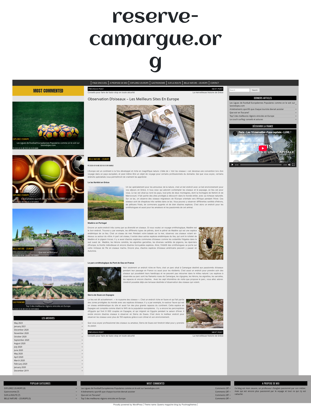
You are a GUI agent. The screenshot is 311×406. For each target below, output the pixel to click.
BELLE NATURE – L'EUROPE (16, 398)
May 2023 (18, 323)
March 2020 (19, 360)
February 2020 (20, 363)
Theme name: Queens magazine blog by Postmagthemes (170, 404)
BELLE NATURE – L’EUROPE (196, 83)
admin (36, 148)
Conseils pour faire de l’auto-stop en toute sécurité (111, 92)
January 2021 (20, 326)
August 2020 (19, 343)
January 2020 (20, 367)
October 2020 (20, 336)
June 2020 (18, 350)
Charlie (36, 202)
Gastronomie (158, 83)
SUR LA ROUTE (174, 83)
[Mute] (289, 164)
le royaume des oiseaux (127, 299)
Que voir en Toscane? (48, 252)
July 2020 (18, 346)
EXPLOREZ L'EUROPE (21, 139)
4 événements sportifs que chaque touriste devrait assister (48, 199)
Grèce (143, 190)
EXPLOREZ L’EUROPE (139, 83)
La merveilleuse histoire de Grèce (208, 92)
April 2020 (18, 357)
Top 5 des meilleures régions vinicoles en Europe (48, 306)
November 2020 (21, 333)
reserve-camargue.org (155, 39)
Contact (214, 83)
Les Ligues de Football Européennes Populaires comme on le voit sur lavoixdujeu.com (48, 144)
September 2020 (21, 340)
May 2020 (18, 353)
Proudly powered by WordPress (128, 404)
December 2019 (21, 370)
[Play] (232, 164)
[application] (262, 148)
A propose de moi (118, 83)
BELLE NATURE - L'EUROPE (23, 248)
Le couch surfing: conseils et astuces (246, 119)
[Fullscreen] (293, 164)
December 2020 (21, 329)
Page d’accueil (99, 83)
